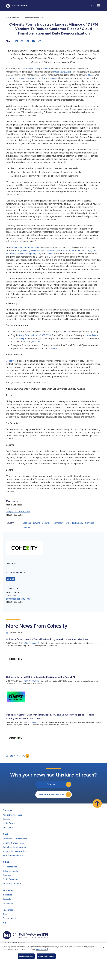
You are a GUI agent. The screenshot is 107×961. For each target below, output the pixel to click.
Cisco (24, 250)
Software (89, 523)
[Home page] (16, 6)
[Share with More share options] (45, 41)
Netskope (51, 250)
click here (36, 341)
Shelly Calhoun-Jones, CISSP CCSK (34, 335)
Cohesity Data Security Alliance (25, 247)
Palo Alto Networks (72, 250)
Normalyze (32, 78)
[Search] (92, 6)
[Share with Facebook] (28, 41)
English (10, 579)
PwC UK (85, 250)
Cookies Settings (26, 956)
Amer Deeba (92, 335)
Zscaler (48, 253)
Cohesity (45, 68)
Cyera (11, 78)
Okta (59, 250)
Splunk (32, 253)
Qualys (93, 250)
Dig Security (20, 78)
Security (46, 523)
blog (69, 331)
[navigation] (98, 5)
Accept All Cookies (46, 956)
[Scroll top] (97, 803)
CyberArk (32, 250)
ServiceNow (22, 253)
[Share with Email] (34, 41)
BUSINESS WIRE (31, 68)
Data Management (31, 523)
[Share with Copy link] (39, 41)
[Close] (103, 947)
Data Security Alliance (63, 71)
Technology (57, 523)
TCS (38, 253)
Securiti (53, 78)
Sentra (42, 78)
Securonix (10, 253)
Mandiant (41, 250)
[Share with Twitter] (22, 41)
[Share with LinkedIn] (16, 41)
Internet (26, 527)
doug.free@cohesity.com (18, 511)
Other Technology (74, 523)
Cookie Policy (41, 949)
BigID (88, 75)
